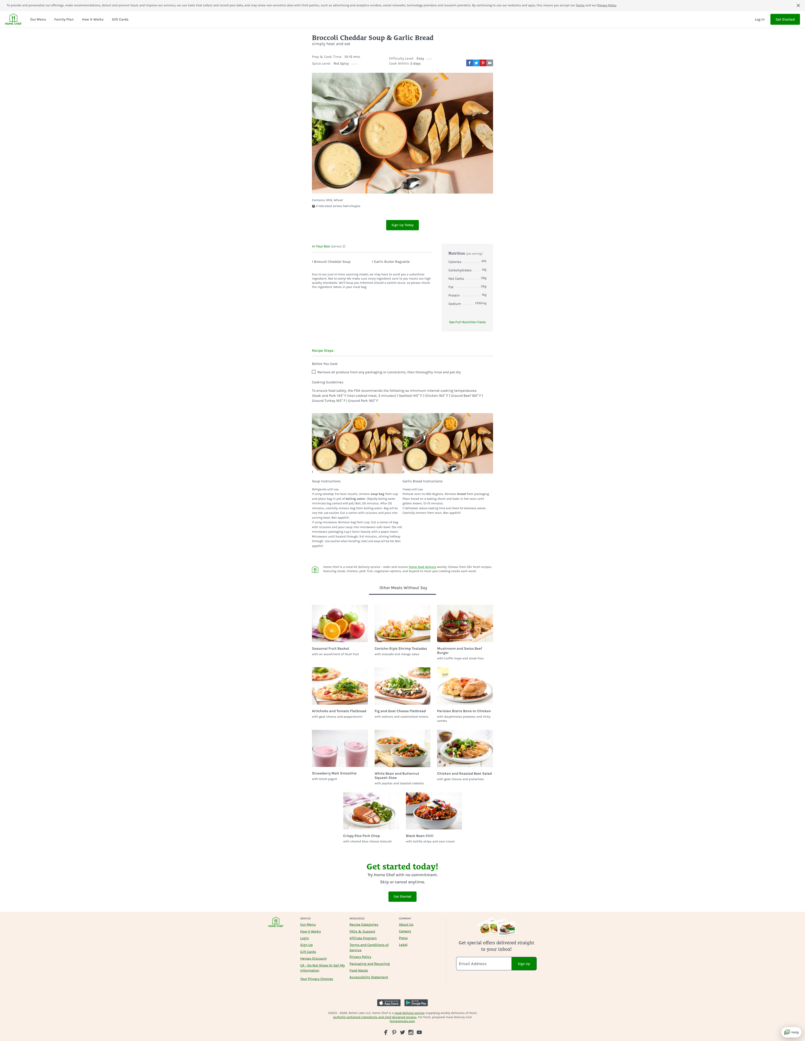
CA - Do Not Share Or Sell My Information (322, 967)
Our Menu (308, 924)
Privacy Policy (606, 5)
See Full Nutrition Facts (467, 322)
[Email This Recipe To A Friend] (489, 63)
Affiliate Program (363, 938)
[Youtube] (419, 1032)
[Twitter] (402, 1032)
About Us (406, 924)
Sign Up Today (402, 225)
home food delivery (422, 567)
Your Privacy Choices (316, 979)
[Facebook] (385, 1032)
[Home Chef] (13, 19)
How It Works (310, 931)
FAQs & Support (362, 931)
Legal (403, 944)
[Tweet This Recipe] (476, 63)
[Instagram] (410, 1032)
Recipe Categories (363, 924)
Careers (405, 931)
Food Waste (358, 970)
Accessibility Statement (368, 977)
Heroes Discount (313, 958)
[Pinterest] (394, 1032)
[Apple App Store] (389, 1002)
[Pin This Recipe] (483, 63)
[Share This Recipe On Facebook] (469, 63)
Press (403, 938)
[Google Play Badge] (416, 1002)
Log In (760, 19)
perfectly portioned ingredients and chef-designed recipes (375, 1017)
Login (304, 938)
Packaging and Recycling (369, 964)
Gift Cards (308, 952)
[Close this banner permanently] (798, 5)
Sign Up (306, 945)
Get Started (785, 19)
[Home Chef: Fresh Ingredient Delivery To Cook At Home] (275, 925)
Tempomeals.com (402, 1021)
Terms (580, 5)
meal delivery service (410, 1013)
